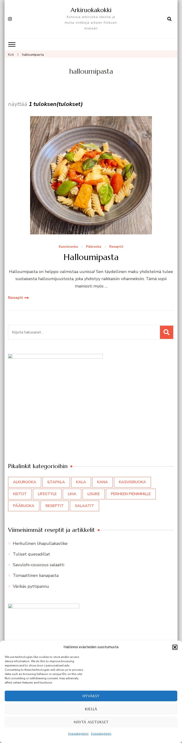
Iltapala (56, 482)
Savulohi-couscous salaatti (38, 565)
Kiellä (91, 709)
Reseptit (116, 247)
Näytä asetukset (91, 722)
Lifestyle (47, 494)
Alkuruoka (24, 482)
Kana (102, 482)
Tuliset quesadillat (31, 554)
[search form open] (169, 19)
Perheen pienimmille (131, 494)
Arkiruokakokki (91, 10)
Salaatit (84, 505)
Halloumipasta (91, 257)
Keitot (20, 494)
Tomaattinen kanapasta (36, 575)
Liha (72, 494)
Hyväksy (91, 696)
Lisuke (93, 494)
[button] (175, 647)
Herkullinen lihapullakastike (40, 543)
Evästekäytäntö (78, 734)
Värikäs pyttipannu (31, 586)
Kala (81, 482)
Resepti (15, 297)
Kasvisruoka (68, 247)
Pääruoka (93, 247)
